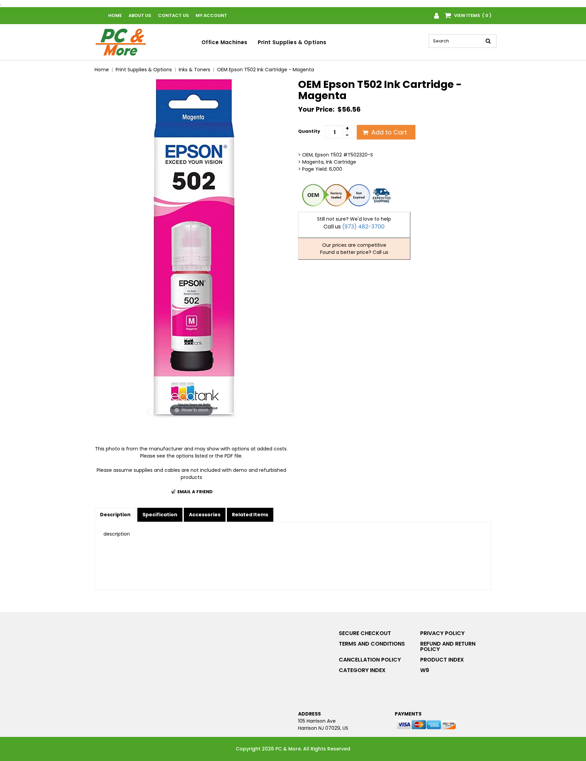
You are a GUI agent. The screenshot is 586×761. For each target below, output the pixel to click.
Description (115, 514)
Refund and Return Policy (447, 646)
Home (115, 15)
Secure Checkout (365, 633)
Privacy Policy (442, 633)
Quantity (309, 131)
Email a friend (194, 491)
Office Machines (224, 42)
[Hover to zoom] (191, 248)
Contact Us (173, 15)
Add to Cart (388, 132)
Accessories (204, 514)
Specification (159, 514)
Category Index (362, 670)
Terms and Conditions (372, 644)
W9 (424, 670)
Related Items (250, 514)
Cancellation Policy (370, 660)
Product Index (442, 660)
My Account (211, 15)
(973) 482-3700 (363, 226)
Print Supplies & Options (292, 42)
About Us (140, 15)
